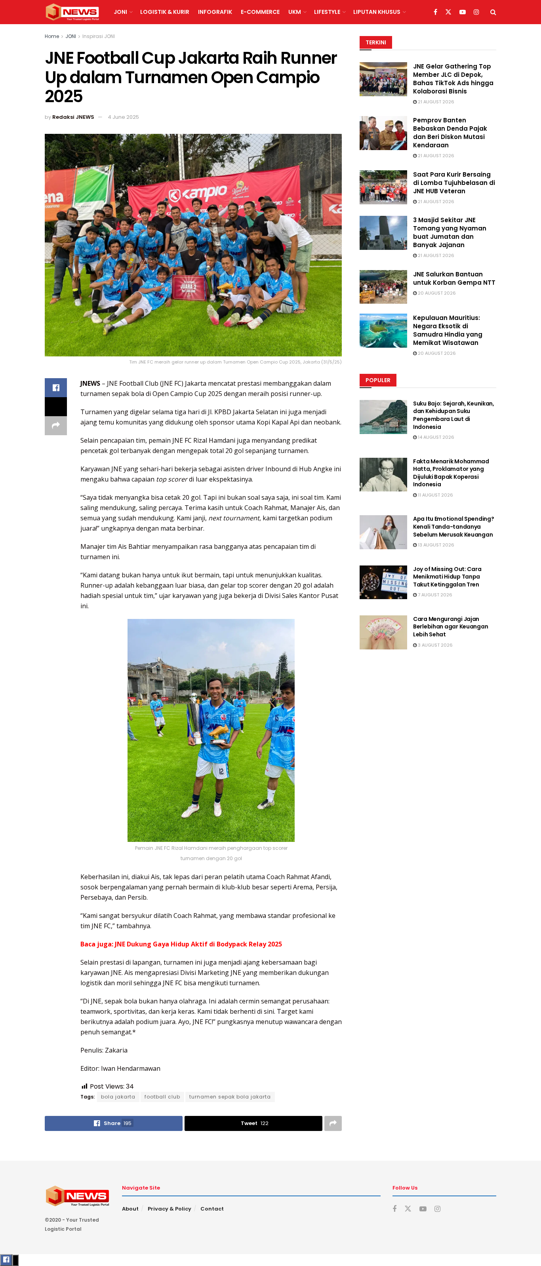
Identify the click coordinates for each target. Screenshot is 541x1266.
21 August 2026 (435, 102)
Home (52, 36)
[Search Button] (493, 12)
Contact (212, 1209)
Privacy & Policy (169, 1209)
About (130, 1209)
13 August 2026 (435, 545)
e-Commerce (260, 12)
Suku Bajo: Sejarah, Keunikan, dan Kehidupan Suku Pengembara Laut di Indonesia (453, 415)
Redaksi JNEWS (73, 117)
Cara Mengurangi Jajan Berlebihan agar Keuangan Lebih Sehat (450, 626)
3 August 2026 (435, 645)
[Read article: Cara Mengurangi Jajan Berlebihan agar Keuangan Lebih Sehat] (383, 632)
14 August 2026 (435, 437)
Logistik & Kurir (164, 12)
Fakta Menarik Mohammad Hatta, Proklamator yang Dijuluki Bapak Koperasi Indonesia (451, 473)
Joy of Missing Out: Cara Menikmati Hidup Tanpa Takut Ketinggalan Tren (447, 576)
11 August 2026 (435, 495)
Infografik (215, 12)
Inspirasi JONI (98, 36)
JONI (120, 12)
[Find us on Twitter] (448, 12)
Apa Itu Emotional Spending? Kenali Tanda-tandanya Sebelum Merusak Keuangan (453, 526)
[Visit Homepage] (72, 12)
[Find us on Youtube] (462, 12)
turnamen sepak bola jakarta (230, 1096)
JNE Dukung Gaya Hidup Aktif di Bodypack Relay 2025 (198, 944)
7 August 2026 (434, 595)
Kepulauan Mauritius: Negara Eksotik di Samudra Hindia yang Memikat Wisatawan (447, 330)
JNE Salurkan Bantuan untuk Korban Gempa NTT (454, 278)
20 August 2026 (436, 293)
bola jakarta (118, 1096)
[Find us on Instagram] (476, 12)
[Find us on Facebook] (435, 12)
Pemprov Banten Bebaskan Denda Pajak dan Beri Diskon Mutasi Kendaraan (450, 132)
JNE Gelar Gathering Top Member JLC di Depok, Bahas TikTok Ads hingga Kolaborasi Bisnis (453, 78)
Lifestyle (327, 12)
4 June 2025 (123, 117)
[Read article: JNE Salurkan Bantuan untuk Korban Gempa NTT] (383, 287)
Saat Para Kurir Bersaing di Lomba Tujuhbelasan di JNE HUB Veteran (454, 182)
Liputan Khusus (376, 12)
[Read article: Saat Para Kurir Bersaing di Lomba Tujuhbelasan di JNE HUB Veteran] (383, 187)
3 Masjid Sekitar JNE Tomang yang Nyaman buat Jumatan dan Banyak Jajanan (449, 232)
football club (162, 1096)
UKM (294, 12)
